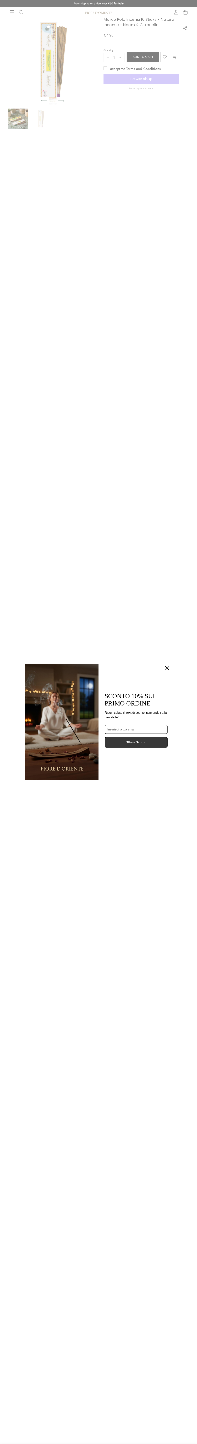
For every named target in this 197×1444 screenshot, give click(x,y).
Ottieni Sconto (136, 742)
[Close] (167, 668)
